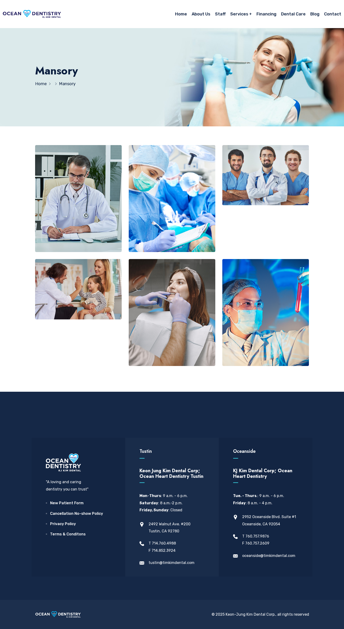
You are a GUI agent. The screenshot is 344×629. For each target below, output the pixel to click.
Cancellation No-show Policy (76, 513)
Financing (266, 14)
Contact (332, 14)
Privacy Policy (63, 524)
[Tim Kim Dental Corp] (32, 14)
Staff (220, 14)
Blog (314, 14)
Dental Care (293, 14)
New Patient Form (67, 503)
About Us (201, 14)
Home (181, 14)
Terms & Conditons (68, 534)
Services (239, 14)
